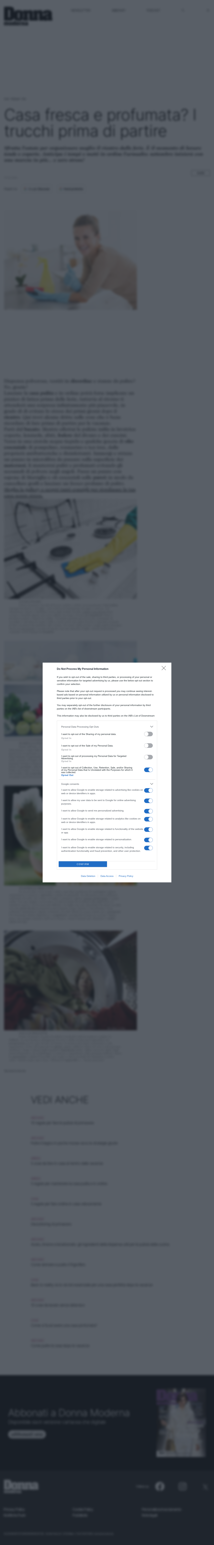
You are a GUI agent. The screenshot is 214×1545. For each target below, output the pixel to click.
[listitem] (107, 726)
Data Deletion (88, 876)
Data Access (107, 876)
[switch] (148, 734)
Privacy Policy (126, 876)
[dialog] (107, 772)
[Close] (165, 669)
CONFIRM (83, 864)
